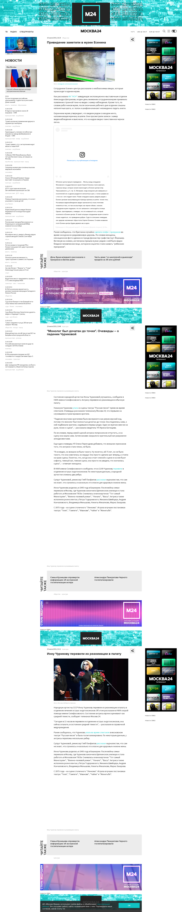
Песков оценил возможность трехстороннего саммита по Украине (19, 258)
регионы (18, 338)
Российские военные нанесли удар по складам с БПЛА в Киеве (19, 345)
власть (7, 105)
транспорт (8, 229)
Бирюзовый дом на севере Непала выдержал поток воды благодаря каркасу (18, 211)
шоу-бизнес (9, 204)
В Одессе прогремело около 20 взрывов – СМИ (16, 112)
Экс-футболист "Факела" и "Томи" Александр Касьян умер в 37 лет (18, 269)
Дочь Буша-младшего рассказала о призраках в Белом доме (67, 258)
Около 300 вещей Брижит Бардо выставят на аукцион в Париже (17, 179)
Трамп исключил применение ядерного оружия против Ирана (20, 122)
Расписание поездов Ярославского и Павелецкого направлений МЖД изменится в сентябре (19, 224)
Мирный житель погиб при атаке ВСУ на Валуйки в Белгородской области (20, 334)
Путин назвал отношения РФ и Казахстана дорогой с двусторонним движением (19, 247)
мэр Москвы (9, 161)
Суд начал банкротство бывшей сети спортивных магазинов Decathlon (19, 302)
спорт (7, 273)
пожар (18, 138)
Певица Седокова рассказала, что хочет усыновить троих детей (20, 200)
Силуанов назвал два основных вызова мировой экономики (20, 168)
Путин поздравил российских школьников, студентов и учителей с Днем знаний (19, 100)
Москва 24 (91, 31)
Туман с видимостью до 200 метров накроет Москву (18, 324)
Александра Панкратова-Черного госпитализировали (110, 578)
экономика (8, 172)
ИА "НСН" (72, 96)
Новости (13, 61)
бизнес (12, 306)
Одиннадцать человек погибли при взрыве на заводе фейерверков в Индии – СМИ (18, 134)
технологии (21, 283)
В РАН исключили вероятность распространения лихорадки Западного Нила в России (20, 291)
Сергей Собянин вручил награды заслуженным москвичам (19, 90)
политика (14, 105)
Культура (65, 326)
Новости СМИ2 (45, 307)
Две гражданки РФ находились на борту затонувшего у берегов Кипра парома (20, 366)
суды (7, 306)
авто (14, 283)
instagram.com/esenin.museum (68, 84)
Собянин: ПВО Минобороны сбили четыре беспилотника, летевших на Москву (18, 157)
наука (7, 239)
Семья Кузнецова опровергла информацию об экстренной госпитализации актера (65, 580)
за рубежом (20, 115)
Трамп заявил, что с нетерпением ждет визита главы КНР (20, 145)
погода (15, 327)
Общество (65, 38)
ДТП (17, 193)
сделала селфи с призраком (108, 232)
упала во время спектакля (97, 732)
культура (8, 183)
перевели (117, 468)
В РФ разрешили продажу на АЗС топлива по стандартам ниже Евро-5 (19, 355)
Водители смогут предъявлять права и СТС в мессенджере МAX (19, 279)
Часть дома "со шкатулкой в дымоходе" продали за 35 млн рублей (113, 258)
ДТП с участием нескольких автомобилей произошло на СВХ (17, 189)
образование (22, 105)
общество (8, 296)
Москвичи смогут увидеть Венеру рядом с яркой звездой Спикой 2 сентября (20, 235)
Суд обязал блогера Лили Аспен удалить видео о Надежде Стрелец (20, 313)
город (27, 161)
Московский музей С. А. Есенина (77, 227)
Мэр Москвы (11, 67)
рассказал (101, 479)
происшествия (10, 115)
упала (75, 408)
